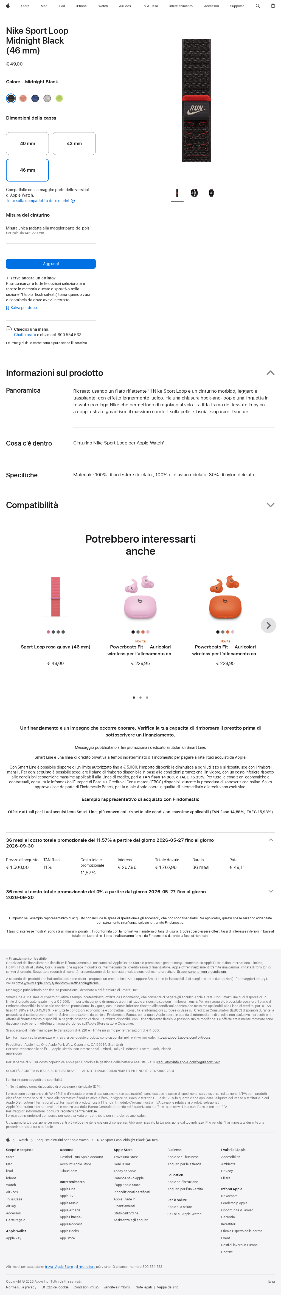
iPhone (11, 1178)
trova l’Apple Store (59, 1267)
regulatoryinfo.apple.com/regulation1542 (188, 1062)
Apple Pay (13, 1238)
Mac (9, 1164)
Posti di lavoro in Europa (239, 1245)
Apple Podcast (71, 1224)
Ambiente (228, 1164)
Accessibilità (230, 1157)
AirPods (12, 1192)
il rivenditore (85, 1267)
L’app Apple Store (127, 1185)
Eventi (226, 1238)
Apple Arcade (70, 1210)
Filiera (226, 1178)
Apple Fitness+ (71, 1217)
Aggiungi (50, 264)
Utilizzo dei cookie (55, 1287)
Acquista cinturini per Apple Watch (62, 1140)
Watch (23, 1140)
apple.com (14, 1053)
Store (10, 1157)
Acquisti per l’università (185, 1189)
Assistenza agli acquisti (131, 1220)
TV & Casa (14, 1199)
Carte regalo (15, 1220)
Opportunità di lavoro (237, 1210)
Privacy (227, 1171)
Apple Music (69, 1203)
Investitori (228, 1224)
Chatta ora (25, 335)
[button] (258, 6)
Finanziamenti (124, 1206)
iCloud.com (68, 1171)
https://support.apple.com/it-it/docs (184, 1037)
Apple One (67, 1189)
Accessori (13, 1213)
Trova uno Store (126, 1157)
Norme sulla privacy (21, 1287)
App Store (67, 1238)
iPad (9, 1171)
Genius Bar (122, 1164)
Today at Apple (125, 1171)
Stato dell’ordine (126, 1213)
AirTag (11, 1206)
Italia (271, 1281)
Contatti (227, 1252)
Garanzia (228, 1217)
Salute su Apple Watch (184, 1214)
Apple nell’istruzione (182, 1182)
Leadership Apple (234, 1203)
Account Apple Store (75, 1164)
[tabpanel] (196, 104)
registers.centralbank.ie (78, 1111)
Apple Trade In (124, 1199)
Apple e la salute (179, 1207)
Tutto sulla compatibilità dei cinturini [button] (38, 201)
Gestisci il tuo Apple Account (81, 1157)
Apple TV (67, 1196)
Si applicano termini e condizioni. (202, 972)
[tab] (177, 194)
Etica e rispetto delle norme (241, 1231)
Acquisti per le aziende (184, 1164)
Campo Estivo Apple (129, 1178)
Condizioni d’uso (86, 1287)
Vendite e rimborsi (117, 1287)
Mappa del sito (167, 1287)
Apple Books (69, 1231)
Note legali (144, 1287)
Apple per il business (182, 1157)
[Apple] (8, 1139)
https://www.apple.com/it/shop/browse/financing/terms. (58, 983)
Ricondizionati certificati (132, 1192)
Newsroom (229, 1196)
